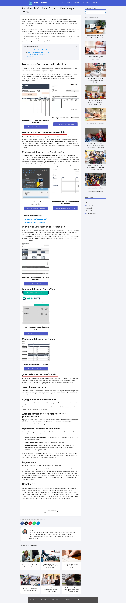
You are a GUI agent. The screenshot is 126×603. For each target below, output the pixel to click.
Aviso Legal (55, 599)
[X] (26, 523)
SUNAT (69, 3)
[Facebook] (22, 523)
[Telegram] (38, 523)
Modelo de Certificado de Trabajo (36, 219)
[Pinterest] (30, 523)
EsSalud (77, 3)
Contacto (43, 599)
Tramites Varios (90, 213)
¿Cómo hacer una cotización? (36, 54)
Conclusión (30, 57)
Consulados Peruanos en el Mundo (95, 201)
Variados (94, 3)
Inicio (63, 3)
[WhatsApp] (34, 523)
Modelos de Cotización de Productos (37, 50)
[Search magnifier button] (104, 12)
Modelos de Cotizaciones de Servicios (38, 52)
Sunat (87, 211)
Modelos (85, 3)
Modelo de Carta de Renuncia (35, 222)
